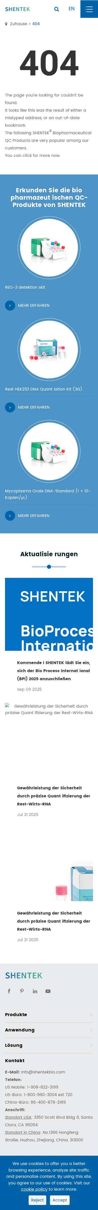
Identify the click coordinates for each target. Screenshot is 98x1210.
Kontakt (14, 1060)
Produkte (16, 1014)
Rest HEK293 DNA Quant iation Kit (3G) (43, 389)
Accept (60, 1200)
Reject (37, 1200)
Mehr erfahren (34, 305)
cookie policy (34, 1189)
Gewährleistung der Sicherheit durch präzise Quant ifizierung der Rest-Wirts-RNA (53, 796)
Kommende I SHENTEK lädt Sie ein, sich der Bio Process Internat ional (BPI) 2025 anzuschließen (53, 671)
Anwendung (20, 1030)
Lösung (14, 1045)
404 (36, 24)
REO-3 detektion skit (25, 287)
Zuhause (18, 24)
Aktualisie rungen (49, 554)
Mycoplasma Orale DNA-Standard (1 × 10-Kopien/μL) (47, 494)
